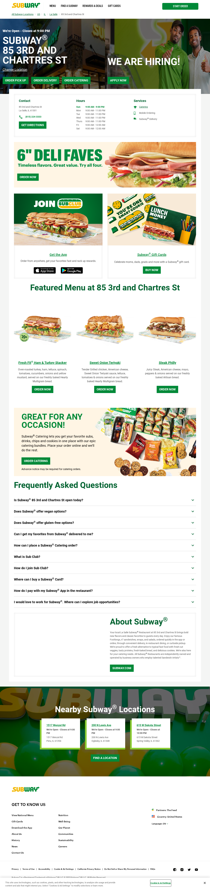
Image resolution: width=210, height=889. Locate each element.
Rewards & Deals (93, 5)
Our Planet (64, 828)
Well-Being (64, 822)
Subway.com (121, 668)
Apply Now (118, 80)
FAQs (152, 869)
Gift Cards (114, 5)
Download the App (22, 828)
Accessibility (44, 869)
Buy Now (151, 270)
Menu (53, 5)
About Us (17, 834)
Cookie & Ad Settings (64, 869)
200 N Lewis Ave (101, 725)
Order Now (28, 177)
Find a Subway (69, 5)
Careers (62, 846)
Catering (143, 107)
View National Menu (22, 815)
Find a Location (105, 758)
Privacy (15, 869)
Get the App (58, 255)
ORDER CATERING (36, 461)
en (159, 824)
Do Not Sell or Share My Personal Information (125, 869)
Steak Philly (167, 363)
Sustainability (66, 840)
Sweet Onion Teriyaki (105, 363)
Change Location (15, 70)
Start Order (180, 6)
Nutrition (63, 815)
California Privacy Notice (89, 869)
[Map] (58, 645)
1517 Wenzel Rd (55, 725)
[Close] (204, 883)
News (15, 846)
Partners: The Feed (166, 810)
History (16, 840)
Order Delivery (45, 80)
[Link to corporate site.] (26, 800)
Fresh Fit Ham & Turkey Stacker (42, 363)
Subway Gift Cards (151, 255)
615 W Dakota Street (149, 725)
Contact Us (18, 853)
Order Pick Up (15, 80)
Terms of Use (28, 869)
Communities (65, 834)
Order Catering (76, 80)
